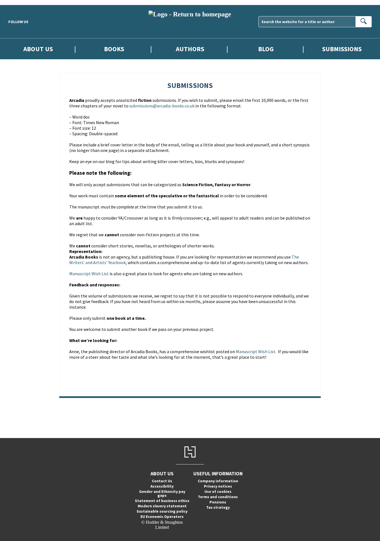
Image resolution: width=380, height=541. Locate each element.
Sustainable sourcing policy (162, 511)
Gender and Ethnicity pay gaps (162, 493)
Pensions (217, 502)
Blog (266, 49)
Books (114, 49)
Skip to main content (18, 2)
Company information (218, 480)
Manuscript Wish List (89, 273)
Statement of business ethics (162, 500)
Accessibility (162, 486)
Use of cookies (217, 491)
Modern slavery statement (162, 505)
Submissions (342, 49)
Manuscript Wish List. (256, 351)
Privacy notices (218, 486)
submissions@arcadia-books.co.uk (161, 106)
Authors (190, 49)
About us (38, 49)
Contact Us (162, 480)
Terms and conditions (218, 496)
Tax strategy (218, 507)
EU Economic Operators (162, 516)
